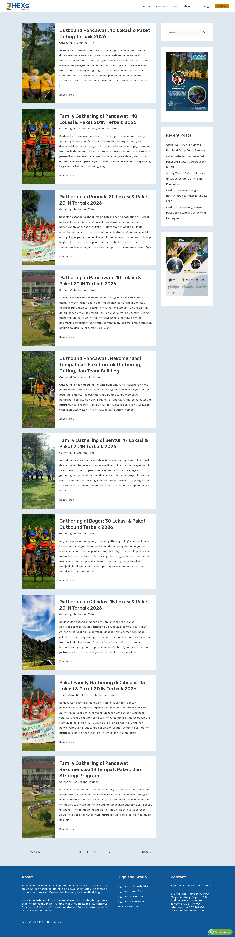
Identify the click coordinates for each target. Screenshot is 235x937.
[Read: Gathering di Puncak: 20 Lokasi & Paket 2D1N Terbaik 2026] (38, 227)
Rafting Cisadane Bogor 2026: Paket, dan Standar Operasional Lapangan (186, 213)
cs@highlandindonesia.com (188, 910)
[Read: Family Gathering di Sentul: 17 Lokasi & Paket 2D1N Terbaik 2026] (38, 470)
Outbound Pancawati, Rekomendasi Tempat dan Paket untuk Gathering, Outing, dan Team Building (100, 365)
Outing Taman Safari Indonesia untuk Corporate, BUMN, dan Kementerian (185, 179)
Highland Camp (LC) (130, 891)
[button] (196, 6)
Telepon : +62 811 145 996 (186, 903)
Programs (162, 6)
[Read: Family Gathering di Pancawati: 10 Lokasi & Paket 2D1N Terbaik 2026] (38, 146)
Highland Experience (131, 901)
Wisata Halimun (128, 906)
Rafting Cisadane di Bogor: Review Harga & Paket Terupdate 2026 (186, 196)
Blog (206, 6)
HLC (175, 6)
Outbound (65, 42)
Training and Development (76, 694)
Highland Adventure (130, 896)
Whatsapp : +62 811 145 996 (187, 907)
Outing (91, 128)
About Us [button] (189, 6)
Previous (33, 851)
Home (146, 6)
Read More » (67, 94)
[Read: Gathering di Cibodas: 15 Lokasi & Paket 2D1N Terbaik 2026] (38, 632)
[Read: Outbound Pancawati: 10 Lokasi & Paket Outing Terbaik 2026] (38, 63)
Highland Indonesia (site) (133, 886)
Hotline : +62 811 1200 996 (186, 900)
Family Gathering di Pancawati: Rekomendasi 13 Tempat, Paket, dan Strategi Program (100, 769)
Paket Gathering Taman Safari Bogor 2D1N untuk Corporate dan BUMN (186, 162)
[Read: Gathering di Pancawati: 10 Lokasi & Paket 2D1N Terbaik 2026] (38, 307)
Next (147, 851)
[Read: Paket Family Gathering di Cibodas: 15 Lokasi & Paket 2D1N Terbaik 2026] (38, 712)
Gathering (65, 128)
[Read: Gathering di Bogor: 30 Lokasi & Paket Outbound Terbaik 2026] (38, 551)
